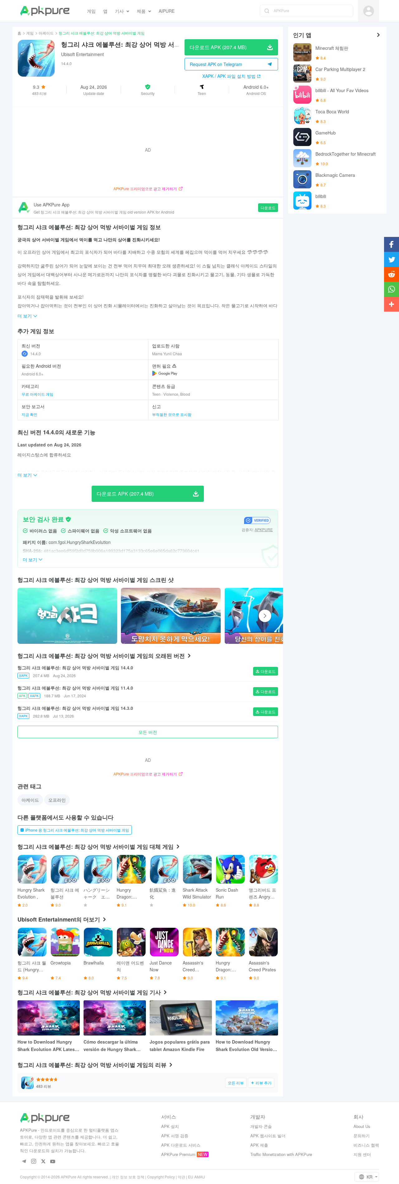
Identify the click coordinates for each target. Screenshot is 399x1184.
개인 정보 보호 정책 (128, 1176)
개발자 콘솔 (261, 1126)
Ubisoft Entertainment (82, 54)
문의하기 (361, 1136)
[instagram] (33, 1162)
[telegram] (24, 1162)
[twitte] (43, 1162)
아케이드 (46, 32)
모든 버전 (147, 732)
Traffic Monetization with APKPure (281, 1154)
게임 (30, 32)
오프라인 (57, 800)
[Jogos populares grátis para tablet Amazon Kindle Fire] (181, 1017)
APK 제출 (259, 1145)
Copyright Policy (161, 1176)
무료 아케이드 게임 (37, 394)
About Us (361, 1126)
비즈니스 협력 (366, 1145)
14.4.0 (35, 353)
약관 (181, 1176)
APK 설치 (170, 1126)
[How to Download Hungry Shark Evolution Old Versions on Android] (247, 1017)
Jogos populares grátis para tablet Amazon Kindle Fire (180, 1045)
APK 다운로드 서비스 (180, 1145)
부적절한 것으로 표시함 (171, 414)
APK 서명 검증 (174, 1136)
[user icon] (368, 11)
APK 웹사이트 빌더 (268, 1136)
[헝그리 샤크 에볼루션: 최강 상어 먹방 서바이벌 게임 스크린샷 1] (274, 616)
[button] (148, 89)
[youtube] (53, 1162)
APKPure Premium (178, 1154)
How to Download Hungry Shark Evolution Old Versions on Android (247, 1046)
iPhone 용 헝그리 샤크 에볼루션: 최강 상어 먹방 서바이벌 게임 (77, 830)
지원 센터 (362, 1154)
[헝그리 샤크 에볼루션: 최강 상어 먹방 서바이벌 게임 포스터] (171, 616)
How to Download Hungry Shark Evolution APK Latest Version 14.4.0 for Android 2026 (46, 1046)
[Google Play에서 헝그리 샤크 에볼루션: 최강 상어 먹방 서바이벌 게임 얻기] (164, 373)
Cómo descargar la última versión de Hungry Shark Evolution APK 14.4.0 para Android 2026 (111, 1046)
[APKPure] (45, 11)
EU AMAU (196, 1176)
